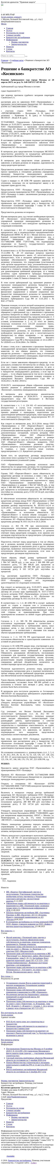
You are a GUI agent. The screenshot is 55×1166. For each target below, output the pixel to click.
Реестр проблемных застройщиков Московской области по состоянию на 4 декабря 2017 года (26, 1070)
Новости (10, 47)
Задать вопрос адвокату (11, 17)
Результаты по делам (15, 33)
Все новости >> (8, 931)
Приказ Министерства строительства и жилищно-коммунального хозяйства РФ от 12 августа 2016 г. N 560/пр (29, 1064)
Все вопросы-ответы (10, 1040)
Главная (9, 28)
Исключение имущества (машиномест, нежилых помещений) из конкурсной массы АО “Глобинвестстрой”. (27, 996)
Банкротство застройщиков (18, 37)
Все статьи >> (7, 976)
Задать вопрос (7, 1015)
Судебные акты (16, 60)
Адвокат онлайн (13, 35)
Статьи (9, 49)
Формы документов (20, 42)
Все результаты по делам (12, 1013)
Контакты (10, 51)
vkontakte (10, 1156)
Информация (12, 40)
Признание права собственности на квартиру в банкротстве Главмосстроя (26, 1027)
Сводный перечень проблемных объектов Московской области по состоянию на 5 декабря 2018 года (30, 1059)
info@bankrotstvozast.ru (17, 1097)
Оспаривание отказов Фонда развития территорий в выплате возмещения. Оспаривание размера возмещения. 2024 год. (29, 985)
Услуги (9, 30)
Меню (3, 24)
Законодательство (19, 44)
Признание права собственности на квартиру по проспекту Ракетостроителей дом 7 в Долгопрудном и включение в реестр (29, 1033)
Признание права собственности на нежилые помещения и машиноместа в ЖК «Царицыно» (26, 991)
